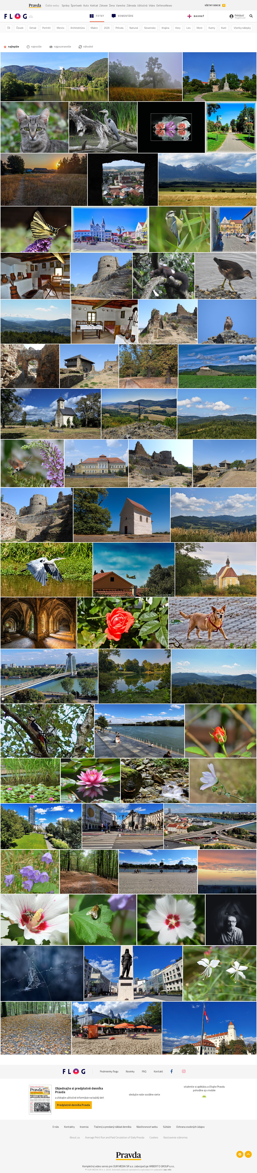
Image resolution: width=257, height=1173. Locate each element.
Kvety (212, 28)
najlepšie (13, 46)
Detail (33, 28)
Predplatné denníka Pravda (73, 1105)
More (199, 28)
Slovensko (150, 28)
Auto (86, 5)
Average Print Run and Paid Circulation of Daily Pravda (114, 1137)
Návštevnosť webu (147, 1127)
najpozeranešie (62, 46)
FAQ (144, 1071)
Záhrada (131, 5)
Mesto (60, 28)
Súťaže (167, 1127)
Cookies (153, 1137)
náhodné (88, 46)
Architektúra (77, 28)
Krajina (165, 28)
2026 (106, 28)
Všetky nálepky (242, 28)
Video (152, 5)
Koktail (94, 5)
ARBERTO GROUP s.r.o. (161, 1166)
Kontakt (158, 1071)
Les (189, 28)
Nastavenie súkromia (175, 1137)
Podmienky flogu (109, 1071)
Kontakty (69, 1127)
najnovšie (36, 46)
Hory (177, 28)
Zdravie (103, 5)
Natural (134, 28)
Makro (94, 28)
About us (75, 1137)
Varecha (120, 5)
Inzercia (84, 1127)
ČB (8, 28)
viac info (167, 1169)
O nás (55, 1127)
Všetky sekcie (213, 5)
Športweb (76, 5)
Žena (112, 5)
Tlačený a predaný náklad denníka (112, 1127)
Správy (65, 5)
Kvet (223, 28)
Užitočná (142, 5)
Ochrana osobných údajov (190, 1127)
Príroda (119, 28)
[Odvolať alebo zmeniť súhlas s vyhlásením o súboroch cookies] (239, 1154)
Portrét (46, 28)
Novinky (130, 1071)
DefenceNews (164, 5)
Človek (19, 28)
